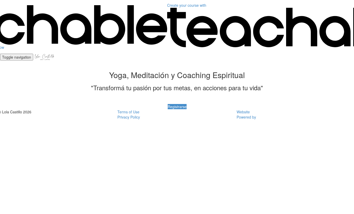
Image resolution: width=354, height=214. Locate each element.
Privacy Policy (128, 117)
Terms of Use (128, 111)
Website (243, 111)
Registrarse (177, 106)
